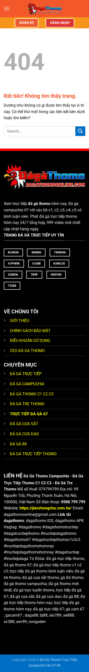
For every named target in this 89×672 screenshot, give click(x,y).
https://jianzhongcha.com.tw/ (46, 508)
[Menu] (7, 8)
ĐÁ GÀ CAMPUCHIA (27, 384)
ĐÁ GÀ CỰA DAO (24, 434)
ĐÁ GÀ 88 (18, 444)
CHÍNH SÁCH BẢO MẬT (30, 330)
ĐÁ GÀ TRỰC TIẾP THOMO (33, 454)
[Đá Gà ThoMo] (44, 8)
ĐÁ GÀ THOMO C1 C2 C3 (31, 394)
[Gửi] (80, 131)
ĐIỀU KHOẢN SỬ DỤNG (30, 340)
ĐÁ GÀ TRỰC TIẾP (26, 373)
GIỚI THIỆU (19, 320)
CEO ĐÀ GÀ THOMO (27, 350)
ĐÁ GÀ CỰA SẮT (24, 423)
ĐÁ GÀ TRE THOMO (27, 404)
